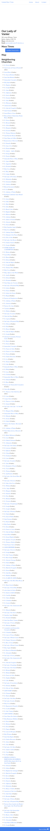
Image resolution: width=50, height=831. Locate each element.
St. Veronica (7, 501)
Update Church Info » (12, 50)
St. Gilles (6, 201)
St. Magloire (7, 85)
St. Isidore (7, 288)
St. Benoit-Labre (8, 209)
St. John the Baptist (9, 262)
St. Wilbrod (7, 486)
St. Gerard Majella (9, 537)
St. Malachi (7, 610)
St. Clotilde (7, 374)
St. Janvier (7, 95)
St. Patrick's (7, 781)
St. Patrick (7, 522)
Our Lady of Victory (9, 623)
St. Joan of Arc (8, 146)
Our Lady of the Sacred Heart (12, 476)
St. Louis (6, 396)
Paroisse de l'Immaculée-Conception (14, 385)
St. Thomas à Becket (9, 542)
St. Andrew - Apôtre (9, 151)
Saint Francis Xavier (9, 545)
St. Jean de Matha (9, 516)
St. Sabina (7, 768)
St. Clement (7, 693)
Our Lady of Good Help (10, 587)
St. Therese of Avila (9, 401)
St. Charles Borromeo (10, 356)
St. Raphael (7, 212)
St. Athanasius (8, 443)
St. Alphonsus (8, 93)
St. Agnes (6, 161)
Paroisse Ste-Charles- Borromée (12, 424)
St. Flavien (7, 354)
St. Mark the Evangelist (10, 568)
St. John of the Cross (9, 483)
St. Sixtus (6, 570)
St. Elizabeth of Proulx (10, 466)
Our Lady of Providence (10, 176)
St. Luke (6, 364)
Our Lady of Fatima (9, 799)
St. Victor (6, 468)
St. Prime (6, 721)
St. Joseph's (7, 509)
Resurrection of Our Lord (11, 141)
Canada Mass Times (8, 2)
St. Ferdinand (7, 456)
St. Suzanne (7, 98)
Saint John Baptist (9, 737)
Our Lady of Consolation (10, 683)
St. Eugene (7, 729)
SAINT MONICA (8, 714)
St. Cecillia (7, 708)
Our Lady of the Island (10, 667)
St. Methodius (8, 179)
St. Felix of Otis (8, 237)
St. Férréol (7, 65)
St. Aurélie (7, 275)
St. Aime (6, 463)
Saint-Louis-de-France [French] (12, 68)
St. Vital (6, 752)
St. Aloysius (7, 222)
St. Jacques (7, 245)
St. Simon (6, 225)
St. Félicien (7, 324)
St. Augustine (7, 164)
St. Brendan (7, 796)
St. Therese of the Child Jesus (12, 392)
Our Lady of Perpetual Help (11, 285)
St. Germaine (7, 182)
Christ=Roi (7, 389)
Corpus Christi (8, 399)
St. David (6, 527)
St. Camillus (7, 595)
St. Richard (7, 670)
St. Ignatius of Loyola (10, 539)
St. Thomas (7, 362)
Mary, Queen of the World (11, 273)
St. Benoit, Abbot (8, 815)
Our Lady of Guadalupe (10, 665)
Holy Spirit (7, 82)
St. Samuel (7, 404)
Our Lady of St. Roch (9, 747)
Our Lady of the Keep (10, 698)
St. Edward (7, 260)
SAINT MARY (8, 691)
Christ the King (8, 316)
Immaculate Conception (10, 80)
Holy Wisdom (8, 734)
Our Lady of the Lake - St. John (12, 406)
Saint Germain (8, 519)
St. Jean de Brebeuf (9, 75)
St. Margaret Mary (9, 411)
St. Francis (7, 290)
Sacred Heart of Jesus (10, 113)
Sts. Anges (7, 488)
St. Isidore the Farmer (10, 293)
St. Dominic (7, 685)
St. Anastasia (7, 303)
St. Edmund (7, 379)
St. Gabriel (7, 421)
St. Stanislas (7, 493)
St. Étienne (7, 148)
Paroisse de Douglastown (10, 298)
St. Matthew (7, 575)
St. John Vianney (8, 555)
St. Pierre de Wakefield (10, 650)
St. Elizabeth (7, 166)
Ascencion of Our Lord (10, 791)
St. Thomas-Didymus (9, 133)
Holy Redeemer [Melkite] (11, 719)
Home (31, 2)
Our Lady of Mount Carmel (11, 637)
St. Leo (6, 359)
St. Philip (6, 369)
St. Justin (6, 199)
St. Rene (6, 382)
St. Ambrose (7, 184)
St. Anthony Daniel (9, 232)
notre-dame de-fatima (10, 590)
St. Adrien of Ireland (9, 219)
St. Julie (6, 207)
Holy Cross (7, 169)
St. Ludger (7, 174)
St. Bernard (7, 123)
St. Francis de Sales (9, 349)
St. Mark (6, 204)
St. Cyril (6, 438)
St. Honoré (7, 329)
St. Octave (7, 120)
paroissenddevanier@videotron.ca (15, 43)
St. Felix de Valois (9, 688)
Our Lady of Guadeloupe (10, 504)
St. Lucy (6, 372)
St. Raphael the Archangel (11, 771)
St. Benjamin (7, 128)
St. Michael (7, 498)
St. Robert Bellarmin (9, 435)
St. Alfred (6, 125)
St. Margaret (7, 491)
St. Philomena (8, 103)
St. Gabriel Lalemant (9, 440)
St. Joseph (7, 87)
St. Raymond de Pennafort (11, 706)
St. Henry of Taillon (9, 788)
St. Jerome (7, 418)
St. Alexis (6, 742)
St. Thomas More (8, 267)
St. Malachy (7, 416)
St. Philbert (7, 311)
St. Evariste (7, 130)
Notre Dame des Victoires (11, 283)
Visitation (6, 308)
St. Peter (6, 496)
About (37, 2)
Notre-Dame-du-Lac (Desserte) (12, 431)
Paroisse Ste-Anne (9, 306)
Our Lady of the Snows (10, 612)
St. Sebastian (7, 765)
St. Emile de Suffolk (9, 593)
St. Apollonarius (8, 474)
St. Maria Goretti (8, 585)
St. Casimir (7, 603)
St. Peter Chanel (8, 817)
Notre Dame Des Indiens (10, 716)
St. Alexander (7, 653)
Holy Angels (7, 648)
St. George (7, 153)
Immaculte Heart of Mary (11, 159)
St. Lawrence (7, 448)
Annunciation (7, 105)
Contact (44, 2)
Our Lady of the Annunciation (12, 605)
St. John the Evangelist (10, 108)
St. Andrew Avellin (9, 749)
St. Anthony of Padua (9, 192)
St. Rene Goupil (8, 557)
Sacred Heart (7, 72)
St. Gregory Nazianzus (10, 640)
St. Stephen (7, 678)
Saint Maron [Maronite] (10, 822)
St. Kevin (6, 776)
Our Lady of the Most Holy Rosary (13, 580)
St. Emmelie (7, 143)
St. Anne (6, 90)
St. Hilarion (7, 214)
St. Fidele (6, 514)
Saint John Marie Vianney (11, 620)
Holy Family (7, 524)
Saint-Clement (8, 111)
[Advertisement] (25, 17)
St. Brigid (6, 296)
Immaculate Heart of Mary (11, 377)
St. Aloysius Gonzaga (9, 560)
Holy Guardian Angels (10, 227)
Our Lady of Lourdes (9, 314)
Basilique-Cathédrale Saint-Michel (13, 194)
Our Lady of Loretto (9, 701)
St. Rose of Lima (8, 643)
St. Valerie (7, 598)
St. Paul (6, 326)
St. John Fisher (8, 794)
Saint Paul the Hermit (10, 135)
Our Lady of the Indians (10, 445)
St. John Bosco (8, 573)
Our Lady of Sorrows (9, 481)
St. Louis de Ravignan (10, 732)
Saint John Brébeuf (9, 77)
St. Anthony (7, 217)
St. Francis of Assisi (9, 351)
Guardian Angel (8, 615)
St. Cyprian (7, 319)
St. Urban (6, 453)
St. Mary (6, 171)
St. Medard (7, 673)
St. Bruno (6, 257)
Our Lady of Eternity (9, 511)
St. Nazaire (7, 156)
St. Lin (6, 189)
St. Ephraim (7, 450)
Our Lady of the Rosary (10, 240)
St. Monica (7, 252)
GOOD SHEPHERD (9, 547)
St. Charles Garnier (9, 242)
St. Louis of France (9, 635)
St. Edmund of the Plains (10, 235)
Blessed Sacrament (9, 187)
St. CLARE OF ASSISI (10, 578)
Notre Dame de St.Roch (10, 138)
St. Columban (7, 600)
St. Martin (7, 341)
